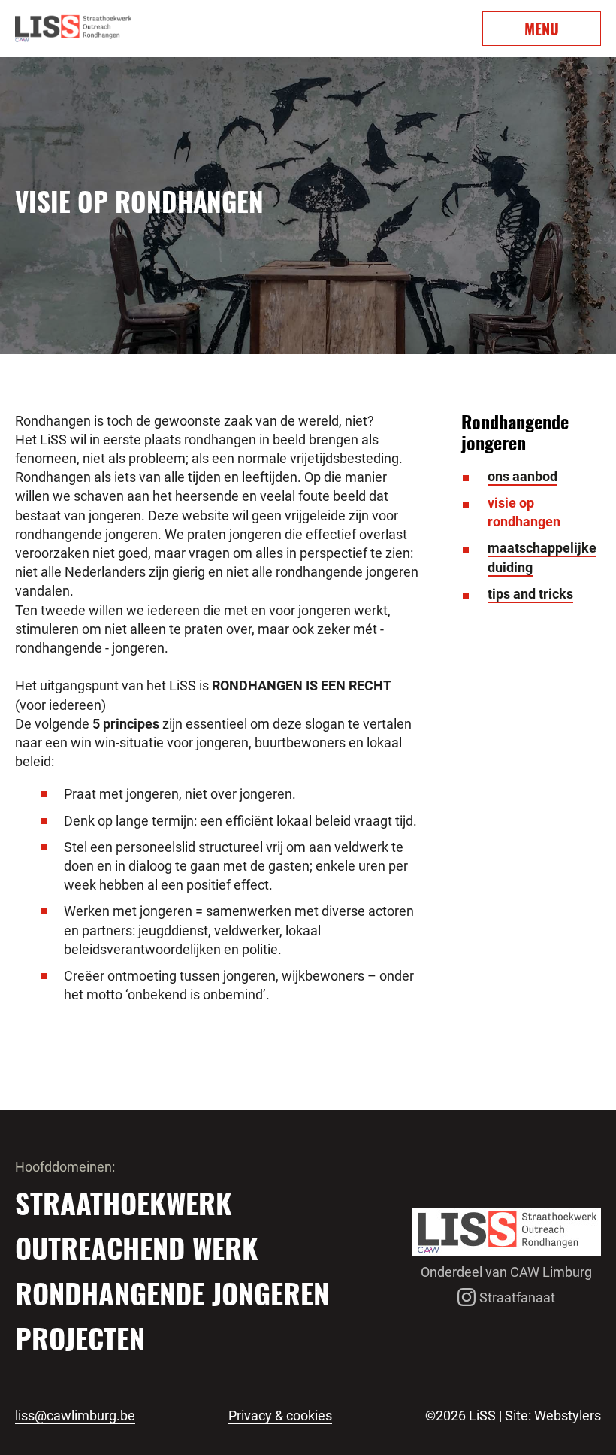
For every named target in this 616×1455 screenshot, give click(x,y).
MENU (541, 28)
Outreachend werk (136, 1247)
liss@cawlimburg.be (75, 1415)
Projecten (80, 1337)
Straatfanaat (517, 1297)
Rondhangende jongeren (172, 1292)
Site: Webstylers (553, 1415)
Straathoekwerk (123, 1202)
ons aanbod (522, 476)
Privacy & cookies (280, 1415)
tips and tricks (530, 594)
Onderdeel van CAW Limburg (506, 1272)
